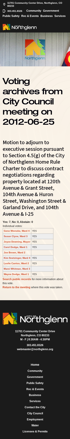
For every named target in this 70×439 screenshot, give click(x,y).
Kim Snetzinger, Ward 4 (17, 258)
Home (35, 364)
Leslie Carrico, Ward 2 (16, 263)
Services (60, 16)
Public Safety (11, 16)
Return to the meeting (16, 287)
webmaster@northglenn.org (35, 349)
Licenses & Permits (35, 431)
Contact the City (35, 407)
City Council (35, 413)
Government (51, 10)
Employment (35, 419)
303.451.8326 (14, 11)
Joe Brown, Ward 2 (14, 252)
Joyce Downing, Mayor (17, 241)
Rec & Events (30, 16)
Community (33, 10)
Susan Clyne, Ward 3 (16, 236)
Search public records (17, 279)
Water (35, 425)
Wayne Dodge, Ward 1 (16, 274)
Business (46, 16)
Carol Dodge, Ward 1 (15, 247)
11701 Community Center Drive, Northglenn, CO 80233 (34, 4)
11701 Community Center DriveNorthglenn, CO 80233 (35, 333)
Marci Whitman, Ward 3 (17, 268)
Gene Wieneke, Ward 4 (17, 230)
